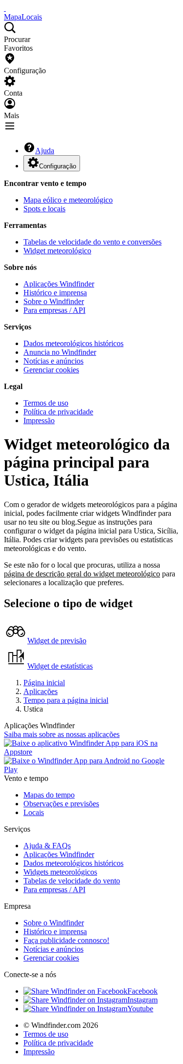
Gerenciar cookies (51, 370)
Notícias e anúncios (53, 361)
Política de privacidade (58, 412)
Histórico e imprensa (55, 292)
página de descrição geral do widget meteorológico (82, 574)
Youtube (140, 1008)
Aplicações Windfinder (58, 284)
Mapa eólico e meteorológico (68, 200)
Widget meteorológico (57, 250)
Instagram (142, 1000)
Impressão (39, 420)
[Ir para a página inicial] (5, 8)
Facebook (142, 991)
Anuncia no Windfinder (59, 352)
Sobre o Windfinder (53, 301)
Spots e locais (44, 209)
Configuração (57, 166)
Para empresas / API (54, 310)
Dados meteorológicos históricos (73, 343)
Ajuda (44, 150)
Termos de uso (45, 403)
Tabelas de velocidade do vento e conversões (92, 242)
